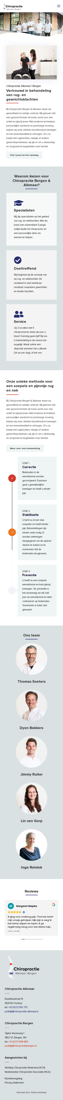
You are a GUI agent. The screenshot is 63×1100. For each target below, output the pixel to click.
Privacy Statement (14, 1082)
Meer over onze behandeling (25, 448)
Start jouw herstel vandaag (24, 155)
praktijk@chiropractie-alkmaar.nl (21, 1011)
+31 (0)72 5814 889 (18, 1041)
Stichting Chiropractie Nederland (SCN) (25, 1067)
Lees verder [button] (14, 931)
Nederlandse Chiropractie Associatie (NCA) (27, 1071)
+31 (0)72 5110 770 (18, 1007)
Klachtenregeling (13, 1078)
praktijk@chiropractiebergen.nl (21, 1045)
